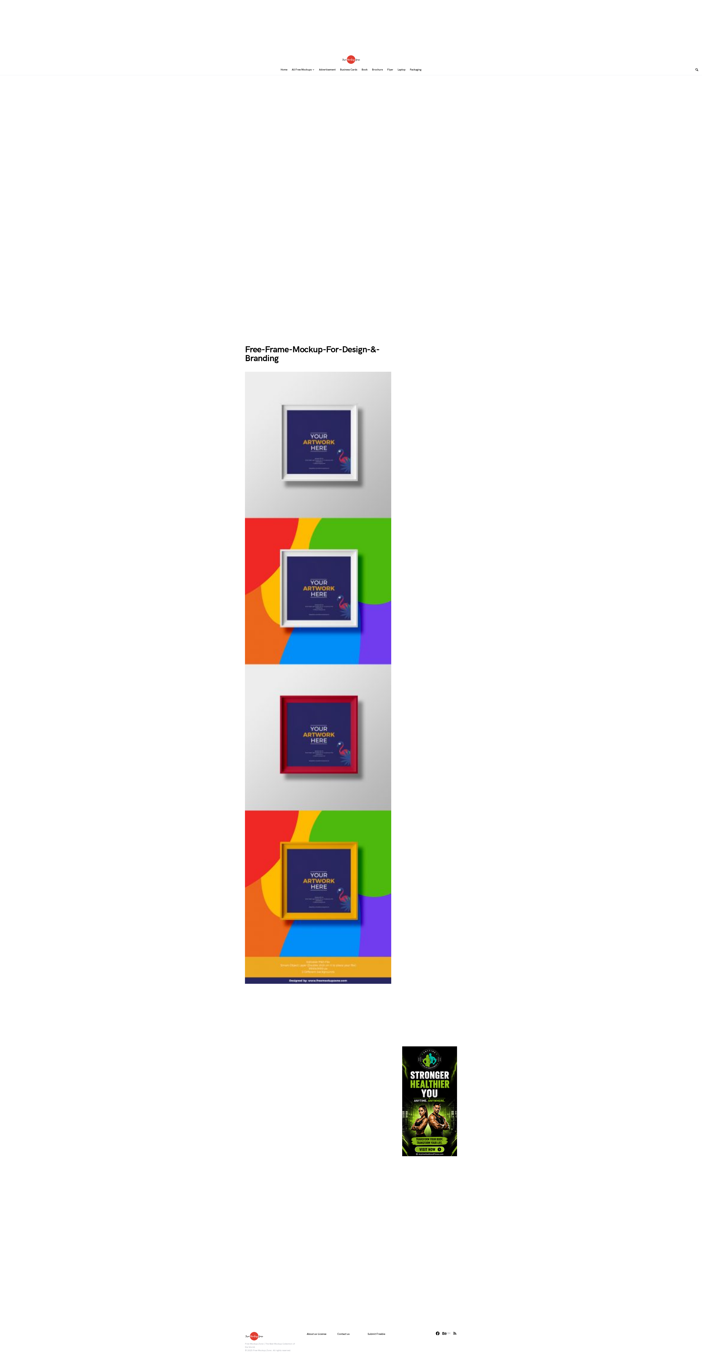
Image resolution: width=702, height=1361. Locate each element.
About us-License (316, 1334)
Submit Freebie (376, 1334)
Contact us (343, 1334)
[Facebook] (437, 1333)
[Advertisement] (351, 25)
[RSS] (454, 1333)
